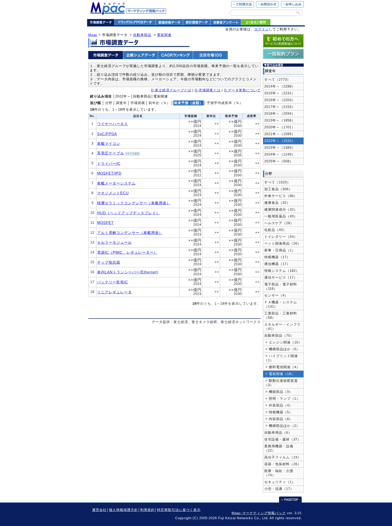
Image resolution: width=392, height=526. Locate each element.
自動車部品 (142, 35)
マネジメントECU (113, 193)
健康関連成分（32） (280, 209)
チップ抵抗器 (108, 262)
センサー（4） (276, 295)
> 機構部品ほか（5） (282, 349)
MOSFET (105, 223)
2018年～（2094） (279, 113)
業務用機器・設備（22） (278, 448)
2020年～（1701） (279, 127)
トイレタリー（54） (280, 237)
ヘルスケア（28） (279, 223)
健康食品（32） (277, 203)
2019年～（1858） (279, 120)
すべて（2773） (277, 79)
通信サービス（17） (280, 277)
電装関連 (164, 35)
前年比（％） (159, 103)
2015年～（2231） (279, 93)
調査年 (121, 103)
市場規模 (137, 103)
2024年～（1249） (279, 154)
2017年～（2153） (279, 107)
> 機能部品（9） (278, 392)
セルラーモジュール (114, 242)
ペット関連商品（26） (282, 243)
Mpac (93, 35)
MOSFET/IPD (109, 173)
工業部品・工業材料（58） (280, 315)
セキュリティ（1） (279, 482)
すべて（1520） (277, 182)
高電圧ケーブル (110, 153)
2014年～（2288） (279, 86)
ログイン (261, 29)
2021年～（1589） (279, 134)
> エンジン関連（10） (283, 342)
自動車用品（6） (278, 432)
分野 (108, 103)
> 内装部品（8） (278, 419)
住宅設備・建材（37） (282, 439)
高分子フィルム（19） (282, 457)
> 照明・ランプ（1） (282, 398)
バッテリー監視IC (112, 282)
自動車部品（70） (279, 335)
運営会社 (99, 510)
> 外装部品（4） (278, 405)
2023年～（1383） (279, 147)
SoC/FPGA (107, 134)
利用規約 (147, 510)
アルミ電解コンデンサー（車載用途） (130, 233)
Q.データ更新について (242, 90)
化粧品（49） (275, 230)
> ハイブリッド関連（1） (281, 358)
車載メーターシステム (116, 183)
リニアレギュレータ (114, 292)
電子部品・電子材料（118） (280, 286)
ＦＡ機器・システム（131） (280, 304)
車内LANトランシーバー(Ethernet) (127, 272)
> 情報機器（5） (278, 412)
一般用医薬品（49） (280, 216)
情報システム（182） (281, 271)
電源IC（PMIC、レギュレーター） (127, 252)
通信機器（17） (277, 264)
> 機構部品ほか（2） (282, 426)
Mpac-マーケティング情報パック (259, 513)
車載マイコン (108, 143)
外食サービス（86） (280, 196)
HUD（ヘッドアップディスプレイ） (128, 213)
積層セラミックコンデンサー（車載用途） (133, 203)
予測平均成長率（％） (225, 103)
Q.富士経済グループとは (171, 90)
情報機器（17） (277, 257)
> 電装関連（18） (279, 374)
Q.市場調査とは (207, 90)
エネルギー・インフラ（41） (282, 327)
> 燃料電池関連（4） (282, 367)
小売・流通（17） (279, 489)
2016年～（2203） (279, 100)
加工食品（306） (278, 189)
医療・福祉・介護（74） (278, 473)
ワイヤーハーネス (112, 124)
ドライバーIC (108, 163)
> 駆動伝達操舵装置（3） (281, 383)
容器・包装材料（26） (282, 464)
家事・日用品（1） (279, 250)
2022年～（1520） (279, 141)
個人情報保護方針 (123, 510)
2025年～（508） (278, 161)
